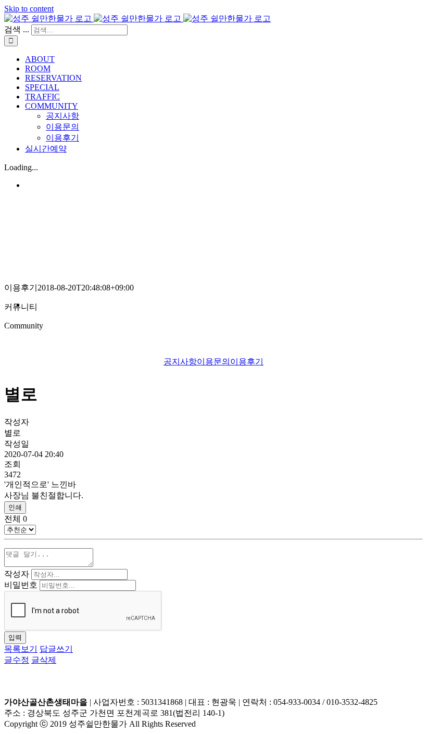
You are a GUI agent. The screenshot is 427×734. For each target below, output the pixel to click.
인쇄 (15, 507)
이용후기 (246, 361)
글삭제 (43, 659)
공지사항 (180, 361)
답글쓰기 (56, 648)
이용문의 (213, 361)
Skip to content (29, 8)
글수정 (16, 659)
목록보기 (20, 648)
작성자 (16, 574)
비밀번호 (20, 584)
